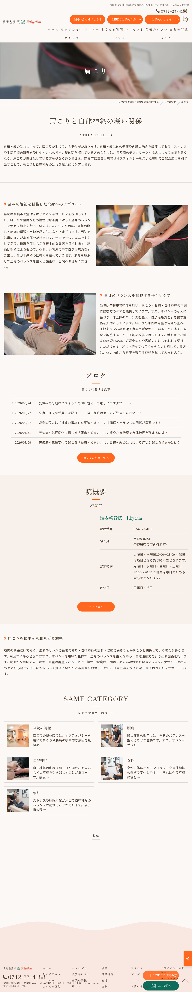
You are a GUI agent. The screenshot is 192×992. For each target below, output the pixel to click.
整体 (96, 835)
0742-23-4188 (143, 529)
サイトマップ (170, 978)
